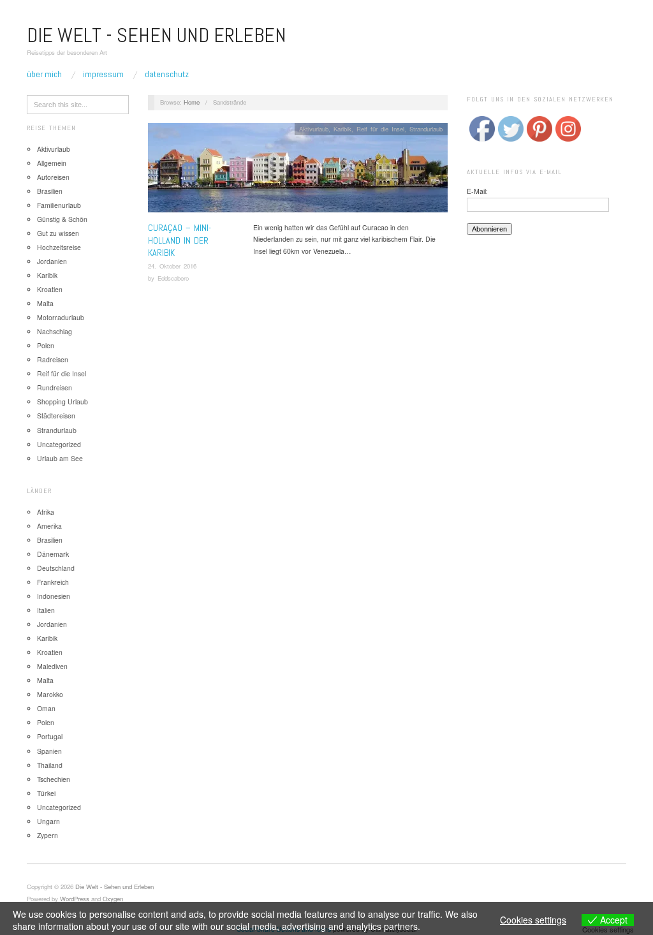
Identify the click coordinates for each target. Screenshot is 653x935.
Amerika (49, 526)
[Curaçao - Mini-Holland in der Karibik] (298, 171)
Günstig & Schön (62, 219)
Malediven (52, 666)
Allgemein (51, 163)
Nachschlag (54, 331)
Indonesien (53, 596)
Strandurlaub (57, 430)
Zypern (47, 835)
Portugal (49, 736)
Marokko (50, 694)
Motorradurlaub (60, 317)
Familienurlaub (59, 205)
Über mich (44, 74)
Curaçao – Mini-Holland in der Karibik (179, 240)
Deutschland (56, 568)
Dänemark (53, 554)
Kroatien (49, 289)
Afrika (45, 512)
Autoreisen (53, 177)
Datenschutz (167, 74)
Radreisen (52, 359)
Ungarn (48, 821)
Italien (46, 610)
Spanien (49, 751)
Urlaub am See (60, 458)
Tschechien (53, 779)
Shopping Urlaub (62, 401)
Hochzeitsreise (59, 247)
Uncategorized (59, 444)
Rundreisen (54, 387)
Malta (45, 303)
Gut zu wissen (58, 233)
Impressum (103, 74)
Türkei (46, 793)
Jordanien (52, 261)
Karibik (47, 275)
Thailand (49, 765)
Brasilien (49, 191)
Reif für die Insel (61, 373)
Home (192, 102)
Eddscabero (173, 278)
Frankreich (53, 582)
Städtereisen (56, 415)
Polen (45, 345)
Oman (46, 708)
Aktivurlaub (53, 149)
